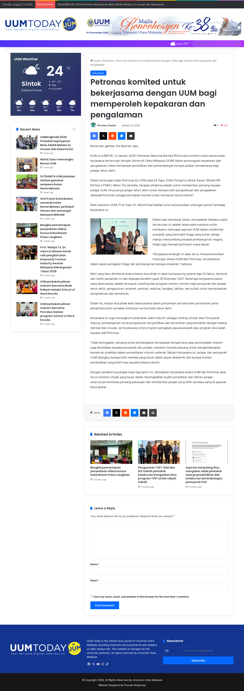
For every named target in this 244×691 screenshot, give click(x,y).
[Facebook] (94, 136)
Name (95, 564)
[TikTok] (107, 664)
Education (108, 60)
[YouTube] (98, 664)
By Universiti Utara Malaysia (145, 679)
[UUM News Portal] (41, 24)
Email (94, 580)
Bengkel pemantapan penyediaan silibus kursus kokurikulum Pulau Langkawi (110, 471)
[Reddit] (112, 136)
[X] (103, 136)
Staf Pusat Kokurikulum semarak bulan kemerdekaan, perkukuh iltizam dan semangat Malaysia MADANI (57, 207)
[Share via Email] (131, 136)
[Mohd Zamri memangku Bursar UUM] (26, 164)
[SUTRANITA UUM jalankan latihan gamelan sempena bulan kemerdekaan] (26, 181)
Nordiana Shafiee (106, 125)
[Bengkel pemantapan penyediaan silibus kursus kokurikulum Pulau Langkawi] (111, 452)
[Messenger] (121, 136)
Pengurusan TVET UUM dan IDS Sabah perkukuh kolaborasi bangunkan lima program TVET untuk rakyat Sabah (157, 475)
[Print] (153, 413)
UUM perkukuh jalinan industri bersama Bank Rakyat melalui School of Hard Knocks (57, 288)
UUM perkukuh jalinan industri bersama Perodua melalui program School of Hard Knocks (57, 312)
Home (96, 60)
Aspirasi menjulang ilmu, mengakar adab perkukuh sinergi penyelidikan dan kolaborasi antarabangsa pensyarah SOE (204, 475)
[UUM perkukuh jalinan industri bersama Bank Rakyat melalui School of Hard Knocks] (26, 287)
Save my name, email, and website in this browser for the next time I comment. (141, 596)
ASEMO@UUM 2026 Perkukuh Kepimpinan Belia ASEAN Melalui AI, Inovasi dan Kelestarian (110, 4)
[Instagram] (102, 664)
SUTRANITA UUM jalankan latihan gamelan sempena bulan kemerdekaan (57, 182)
